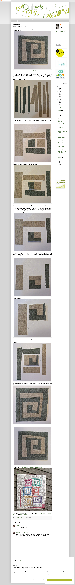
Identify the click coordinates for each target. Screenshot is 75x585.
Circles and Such (61, 146)
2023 (58, 93)
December (60, 107)
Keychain (25, 29)
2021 (58, 96)
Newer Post (15, 555)
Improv (59, 148)
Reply (17, 529)
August (59, 113)
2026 (58, 88)
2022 (58, 94)
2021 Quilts (14, 21)
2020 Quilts (20, 21)
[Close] (73, 558)
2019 (58, 99)
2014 (58, 161)
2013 (58, 162)
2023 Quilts (55, 18)
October (59, 110)
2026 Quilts (35, 18)
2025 (58, 89)
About (17, 18)
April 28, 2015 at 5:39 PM (24, 525)
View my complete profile (60, 31)
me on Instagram (23, 514)
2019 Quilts (27, 21)
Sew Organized (60, 142)
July (59, 115)
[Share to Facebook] (29, 517)
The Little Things (61, 123)
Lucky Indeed (60, 140)
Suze (17, 532)
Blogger (44, 579)
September (60, 112)
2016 (58, 104)
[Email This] (26, 517)
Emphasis (59, 134)
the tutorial (19, 513)
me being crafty (61, 149)
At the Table (38, 21)
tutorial (21, 519)
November (60, 108)
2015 (58, 105)
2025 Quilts (42, 18)
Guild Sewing (60, 127)
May (59, 118)
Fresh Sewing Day (61, 153)
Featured (33, 21)
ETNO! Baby (60, 139)
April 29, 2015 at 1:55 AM (23, 532)
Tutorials (30, 18)
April (59, 120)
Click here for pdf (32, 70)
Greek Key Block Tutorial (61, 125)
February (59, 157)
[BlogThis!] (27, 517)
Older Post (50, 555)
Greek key (17, 519)
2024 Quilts (48, 18)
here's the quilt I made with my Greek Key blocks (32, 467)
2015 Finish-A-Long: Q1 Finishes (62, 152)
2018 (58, 101)
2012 (58, 164)
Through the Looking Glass (61, 129)
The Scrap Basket (23, 18)
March (59, 156)
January (59, 159)
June (59, 117)
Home (13, 18)
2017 (58, 102)
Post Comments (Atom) (22, 560)
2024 (58, 91)
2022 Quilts (61, 18)
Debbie (18, 517)
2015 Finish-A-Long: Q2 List (62, 144)
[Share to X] (28, 517)
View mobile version (32, 558)
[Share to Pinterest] (30, 517)
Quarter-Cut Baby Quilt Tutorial (62, 132)
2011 (58, 166)
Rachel (17, 525)
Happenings (60, 121)
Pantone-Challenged (61, 137)
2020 (58, 97)
